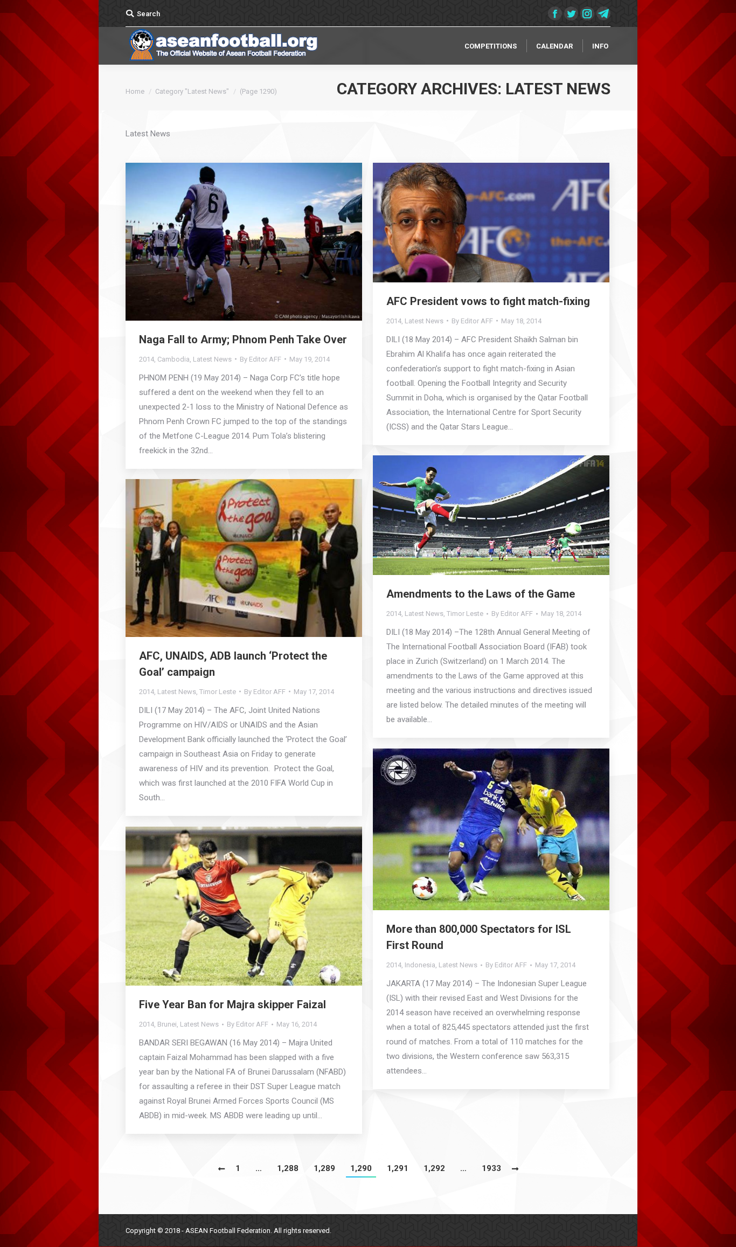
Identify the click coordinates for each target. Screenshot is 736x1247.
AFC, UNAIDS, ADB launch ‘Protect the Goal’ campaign (233, 663)
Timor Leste (465, 613)
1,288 (287, 1168)
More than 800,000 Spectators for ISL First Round (478, 937)
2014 (146, 359)
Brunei (167, 1024)
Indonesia (420, 965)
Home (135, 91)
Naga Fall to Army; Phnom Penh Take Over (243, 339)
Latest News (212, 359)
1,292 (434, 1168)
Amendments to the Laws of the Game (480, 593)
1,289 (324, 1168)
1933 (491, 1168)
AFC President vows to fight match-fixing (488, 301)
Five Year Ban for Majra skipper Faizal (232, 1004)
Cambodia (173, 359)
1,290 (361, 1168)
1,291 (397, 1168)
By (260, 359)
